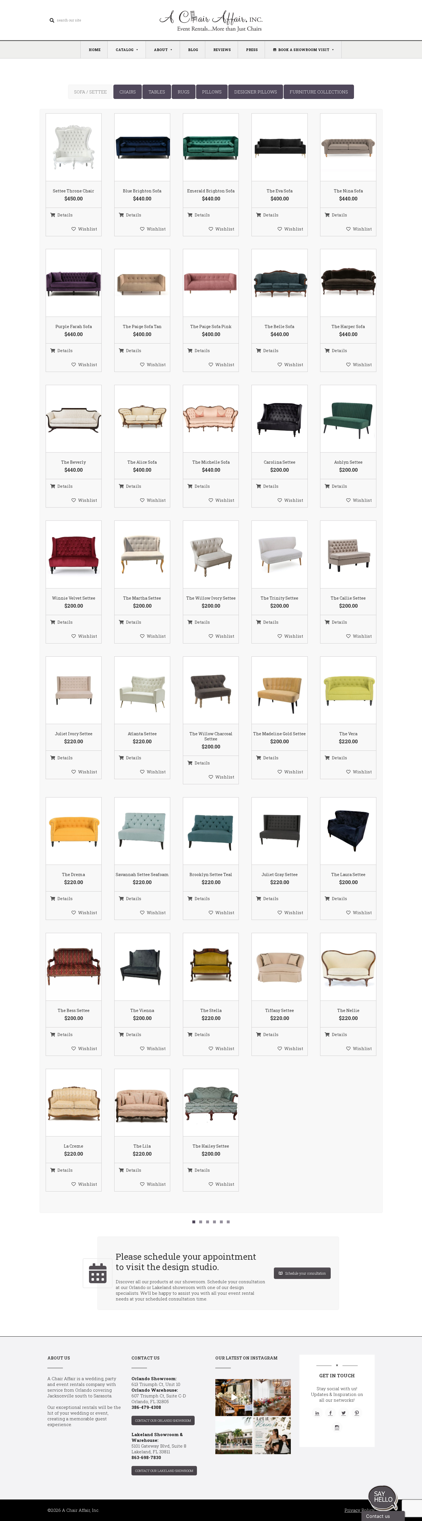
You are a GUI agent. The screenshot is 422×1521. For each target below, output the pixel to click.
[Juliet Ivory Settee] (66, 690)
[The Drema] (66, 831)
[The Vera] (341, 690)
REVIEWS (222, 49)
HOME (94, 49)
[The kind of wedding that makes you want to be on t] (233, 1435)
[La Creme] (66, 1103)
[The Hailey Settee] (204, 1103)
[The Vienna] (135, 967)
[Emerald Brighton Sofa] (204, 147)
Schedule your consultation (305, 1273)
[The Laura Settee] (341, 831)
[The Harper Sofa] (341, 283)
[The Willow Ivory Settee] (204, 554)
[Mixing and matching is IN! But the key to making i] (233, 1397)
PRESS (252, 49)
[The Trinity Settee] (272, 554)
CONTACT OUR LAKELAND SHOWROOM (164, 1471)
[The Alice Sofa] (135, 419)
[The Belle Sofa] (272, 283)
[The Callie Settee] (341, 554)
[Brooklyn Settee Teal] (204, 831)
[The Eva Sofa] (272, 147)
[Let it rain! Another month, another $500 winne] (272, 1435)
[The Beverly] (66, 419)
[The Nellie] (341, 967)
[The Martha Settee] (135, 554)
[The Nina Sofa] (341, 147)
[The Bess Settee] (66, 967)
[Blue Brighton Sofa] (135, 147)
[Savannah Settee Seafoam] (135, 831)
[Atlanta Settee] (135, 690)
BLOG (193, 49)
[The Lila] (135, 1103)
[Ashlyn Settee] (341, 419)
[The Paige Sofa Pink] (204, 283)
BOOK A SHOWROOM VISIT (303, 49)
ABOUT (161, 49)
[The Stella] (204, 967)
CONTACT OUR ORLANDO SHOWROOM (163, 1420)
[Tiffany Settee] (272, 967)
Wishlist (87, 229)
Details (65, 215)
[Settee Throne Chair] (66, 147)
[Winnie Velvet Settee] (66, 554)
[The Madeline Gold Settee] (272, 690)
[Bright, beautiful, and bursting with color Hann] (272, 1397)
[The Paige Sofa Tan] (135, 283)
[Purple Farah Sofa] (66, 283)
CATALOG (124, 49)
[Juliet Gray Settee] (272, 831)
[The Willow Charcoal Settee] (204, 690)
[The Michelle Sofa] (204, 419)
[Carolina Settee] (272, 419)
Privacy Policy (359, 1510)
